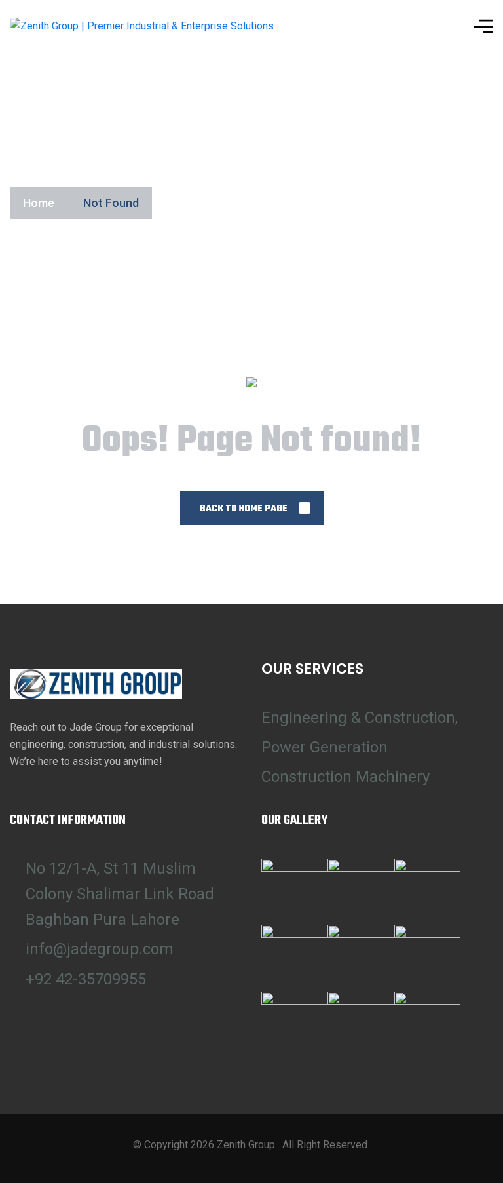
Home (38, 203)
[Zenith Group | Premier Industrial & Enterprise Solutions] (142, 26)
